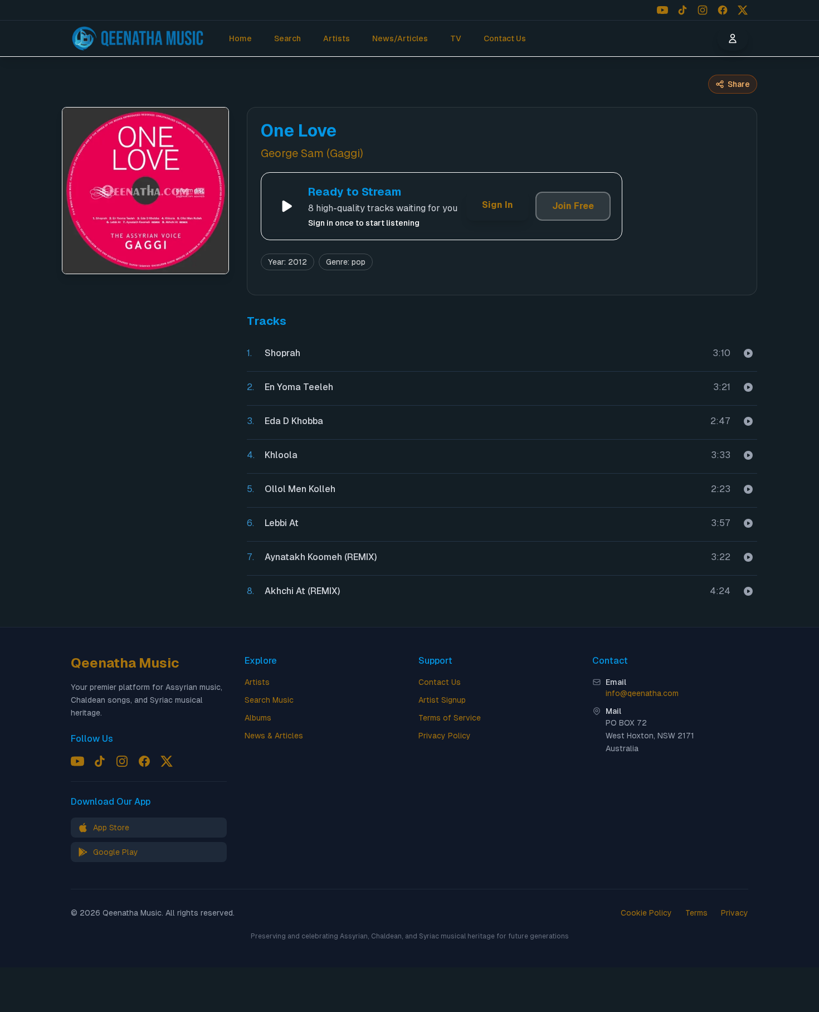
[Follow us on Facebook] (722, 10)
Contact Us (505, 38)
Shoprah (282, 353)
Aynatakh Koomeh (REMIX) (321, 557)
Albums (258, 717)
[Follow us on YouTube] (662, 10)
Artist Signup (442, 699)
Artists (336, 38)
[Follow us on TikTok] (682, 10)
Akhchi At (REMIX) (302, 591)
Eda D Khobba (294, 421)
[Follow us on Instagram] (702, 10)
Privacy (734, 912)
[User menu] (732, 38)
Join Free (573, 206)
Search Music (269, 699)
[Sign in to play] (748, 353)
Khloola (281, 455)
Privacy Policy (444, 735)
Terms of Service (449, 717)
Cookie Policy (646, 912)
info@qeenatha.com (642, 693)
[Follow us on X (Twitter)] (742, 10)
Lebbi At (282, 523)
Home (240, 38)
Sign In (497, 205)
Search (287, 38)
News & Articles (274, 735)
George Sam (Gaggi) (312, 153)
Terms (696, 912)
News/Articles (400, 38)
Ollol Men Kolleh (300, 489)
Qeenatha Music (125, 662)
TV (455, 38)
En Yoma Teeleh (299, 387)
